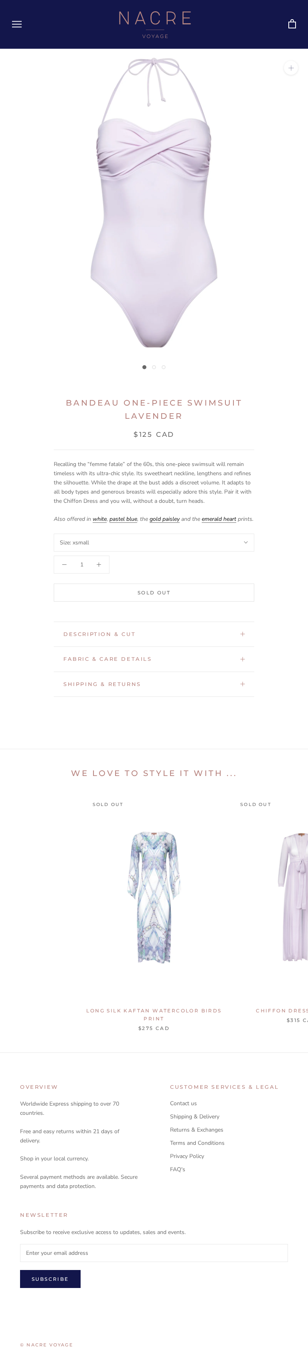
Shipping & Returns (102, 684)
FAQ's (177, 1169)
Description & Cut (99, 634)
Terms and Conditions (197, 1143)
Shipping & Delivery (194, 1116)
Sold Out (154, 593)
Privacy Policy (187, 1156)
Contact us (183, 1103)
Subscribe (50, 1279)
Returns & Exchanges (196, 1130)
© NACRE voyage (46, 1345)
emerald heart (219, 519)
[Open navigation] (17, 24)
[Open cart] (292, 24)
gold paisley (165, 519)
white (100, 519)
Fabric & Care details (107, 659)
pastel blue (123, 519)
